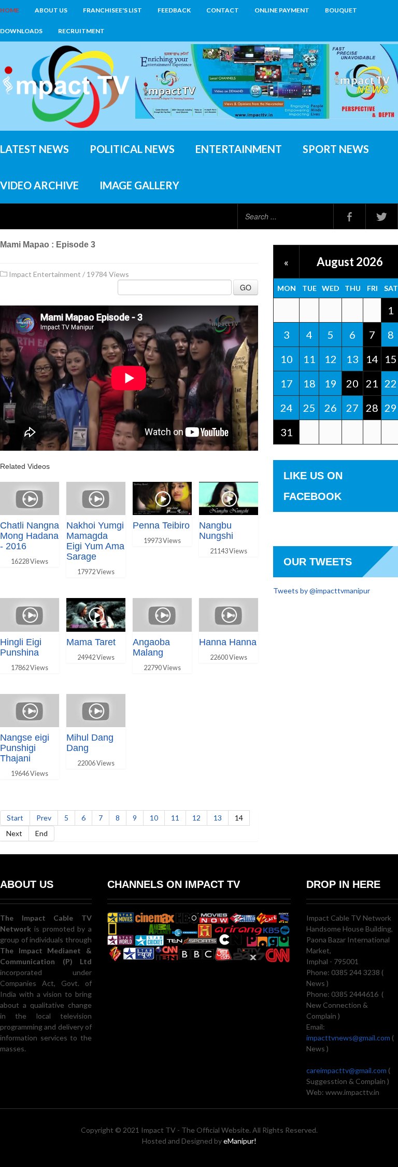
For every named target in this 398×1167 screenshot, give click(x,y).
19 (330, 383)
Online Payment (281, 10)
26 (330, 407)
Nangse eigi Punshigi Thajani (24, 747)
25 (309, 407)
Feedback (174, 10)
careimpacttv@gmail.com (346, 1070)
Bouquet (341, 10)
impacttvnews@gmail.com (348, 1037)
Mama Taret (91, 642)
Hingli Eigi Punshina (20, 647)
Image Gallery (139, 185)
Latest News (34, 149)
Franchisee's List (112, 10)
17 (286, 383)
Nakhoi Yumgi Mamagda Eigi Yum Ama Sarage (95, 541)
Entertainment (238, 149)
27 (352, 407)
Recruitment (81, 31)
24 (286, 407)
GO (245, 287)
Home (9, 10)
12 (196, 817)
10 (154, 817)
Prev (43, 817)
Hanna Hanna (228, 642)
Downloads (21, 31)
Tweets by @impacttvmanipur (321, 590)
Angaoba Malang (151, 647)
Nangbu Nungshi (216, 530)
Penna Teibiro (161, 525)
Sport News (336, 149)
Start (15, 817)
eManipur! (240, 1140)
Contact (222, 10)
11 (175, 817)
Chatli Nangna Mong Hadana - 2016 (29, 535)
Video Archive (39, 185)
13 (218, 817)
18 (309, 383)
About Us (51, 10)
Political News (132, 149)
